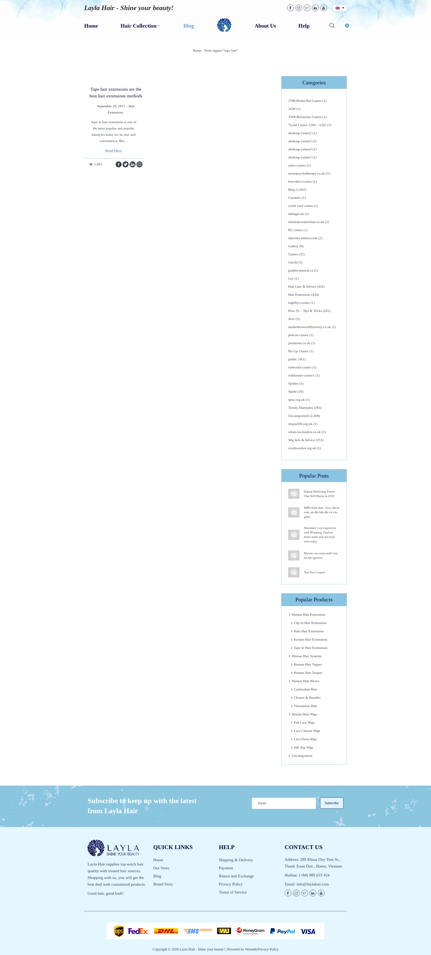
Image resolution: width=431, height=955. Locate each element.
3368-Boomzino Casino (305, 117)
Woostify (251, 949)
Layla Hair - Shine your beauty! (129, 7)
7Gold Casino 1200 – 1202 (307, 125)
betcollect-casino (300, 181)
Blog (291, 189)
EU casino (295, 230)
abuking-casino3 (300, 141)
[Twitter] (126, 164)
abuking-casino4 (300, 149)
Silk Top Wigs (303, 747)
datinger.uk (296, 214)
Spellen (293, 383)
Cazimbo (294, 197)
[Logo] (224, 25)
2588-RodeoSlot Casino (305, 101)
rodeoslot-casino (299, 367)
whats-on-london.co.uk (304, 432)
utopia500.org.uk (300, 424)
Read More (113, 150)
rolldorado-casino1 (301, 375)
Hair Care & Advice (302, 286)
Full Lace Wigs (304, 722)
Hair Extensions (299, 294)
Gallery (293, 246)
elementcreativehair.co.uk (306, 222)
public (292, 359)
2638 (291, 109)
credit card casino (300, 206)
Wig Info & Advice (301, 440)
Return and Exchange (236, 876)
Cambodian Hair (305, 689)
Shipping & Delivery (236, 860)
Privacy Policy (231, 884)
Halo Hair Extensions (309, 631)
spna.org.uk (296, 399)
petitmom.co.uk (299, 343)
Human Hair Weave (305, 681)
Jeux (291, 319)
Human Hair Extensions (308, 614)
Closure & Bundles (307, 697)
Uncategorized (298, 416)
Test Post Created (314, 572)
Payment (226, 868)
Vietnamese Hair (305, 706)
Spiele (292, 391)
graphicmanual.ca (300, 270)
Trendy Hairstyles (300, 408)
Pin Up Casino (298, 351)
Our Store (161, 868)
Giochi (293, 262)
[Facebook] (119, 164)
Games (293, 254)
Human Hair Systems (306, 656)
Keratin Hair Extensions (310, 639)
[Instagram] (139, 164)
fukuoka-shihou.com (302, 238)
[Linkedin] (133, 164)
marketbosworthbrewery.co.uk (309, 327)
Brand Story (163, 884)
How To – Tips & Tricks (305, 311)
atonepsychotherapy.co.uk (306, 173)
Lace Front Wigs (305, 739)
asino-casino (297, 165)
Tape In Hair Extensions (311, 648)
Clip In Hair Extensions (310, 623)
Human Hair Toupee (308, 673)
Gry (291, 278)
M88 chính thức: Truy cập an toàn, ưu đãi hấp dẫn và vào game (321, 512)
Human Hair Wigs (304, 714)
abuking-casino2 (300, 133)
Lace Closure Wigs (307, 731)
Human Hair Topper (308, 664)
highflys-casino (299, 302)
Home (197, 50)
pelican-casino (298, 335)
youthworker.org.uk (302, 448)
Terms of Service (233, 892)
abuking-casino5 (300, 157)
